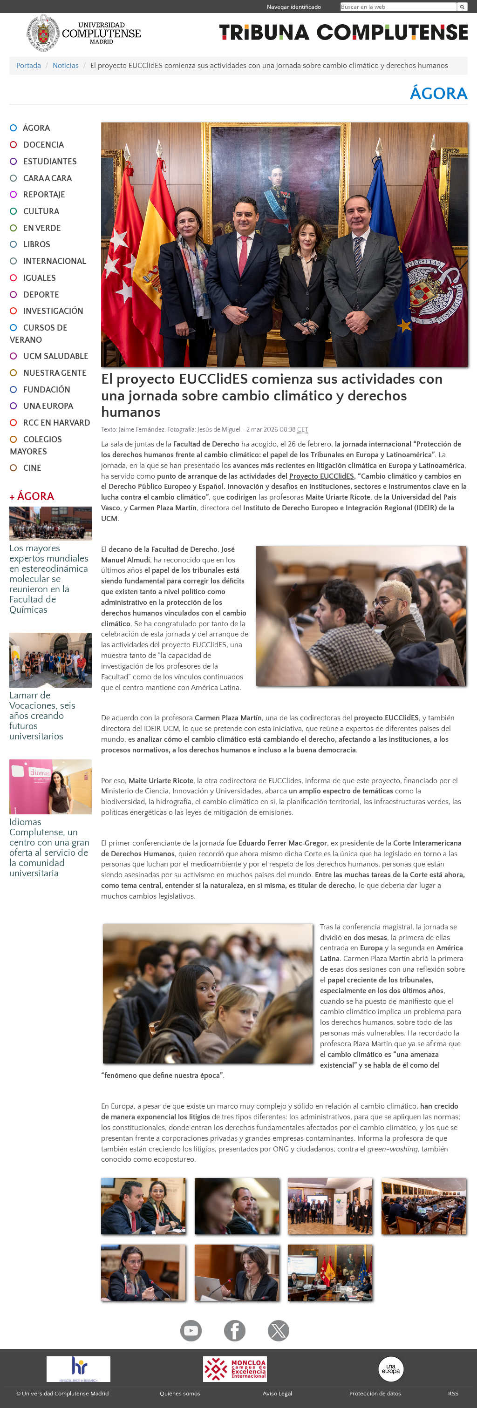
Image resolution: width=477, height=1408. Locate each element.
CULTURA (41, 212)
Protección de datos (375, 1393)
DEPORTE (41, 295)
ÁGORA (36, 128)
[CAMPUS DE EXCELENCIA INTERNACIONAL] (235, 1368)
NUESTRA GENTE (55, 373)
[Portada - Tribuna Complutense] (343, 27)
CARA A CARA (47, 178)
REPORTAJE (44, 195)
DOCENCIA (43, 145)
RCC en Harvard (56, 423)
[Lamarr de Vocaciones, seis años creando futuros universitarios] (50, 660)
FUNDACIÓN (46, 390)
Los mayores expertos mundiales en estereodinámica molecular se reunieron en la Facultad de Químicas (49, 579)
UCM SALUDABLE (56, 356)
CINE (32, 468)
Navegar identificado (294, 7)
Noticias (66, 65)
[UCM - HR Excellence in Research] (79, 1368)
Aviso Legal (277, 1393)
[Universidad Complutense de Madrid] (83, 32)
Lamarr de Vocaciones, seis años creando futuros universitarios (42, 716)
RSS (453, 1393)
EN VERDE (42, 228)
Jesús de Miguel (219, 429)
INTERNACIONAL (54, 261)
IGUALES (39, 278)
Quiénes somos (180, 1393)
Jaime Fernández (141, 429)
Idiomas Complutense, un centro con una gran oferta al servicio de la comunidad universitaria (49, 848)
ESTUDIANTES (50, 162)
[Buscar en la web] (462, 6)
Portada (28, 65)
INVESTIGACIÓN (53, 311)
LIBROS (36, 245)
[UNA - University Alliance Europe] (391, 1368)
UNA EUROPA (48, 406)
